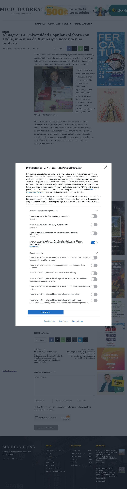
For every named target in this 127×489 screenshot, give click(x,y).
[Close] (106, 168)
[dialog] (63, 244)
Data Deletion (49, 321)
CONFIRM (45, 312)
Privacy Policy (77, 321)
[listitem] (63, 210)
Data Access (63, 321)
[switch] (94, 216)
